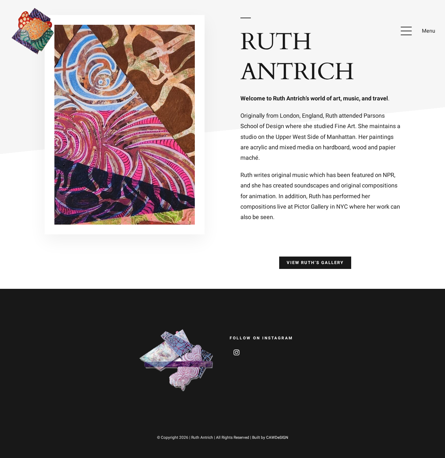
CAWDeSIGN (277, 437)
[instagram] (236, 352)
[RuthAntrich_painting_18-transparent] (176, 330)
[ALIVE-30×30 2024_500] (34, 9)
